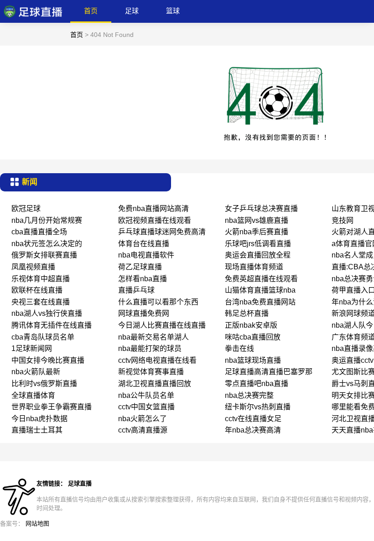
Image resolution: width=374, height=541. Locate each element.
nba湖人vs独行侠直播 (46, 313)
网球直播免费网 (143, 313)
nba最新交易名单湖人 (153, 337)
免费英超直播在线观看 (261, 279)
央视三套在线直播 (40, 302)
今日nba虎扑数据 (39, 418)
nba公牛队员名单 (146, 395)
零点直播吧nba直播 (256, 383)
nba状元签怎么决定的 (46, 243)
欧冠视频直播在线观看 (154, 220)
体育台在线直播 (143, 243)
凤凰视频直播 (33, 267)
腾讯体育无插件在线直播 (51, 325)
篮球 (173, 11)
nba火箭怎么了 (142, 418)
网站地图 (37, 523)
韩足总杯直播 (247, 313)
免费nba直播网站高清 (153, 208)
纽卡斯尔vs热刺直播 (258, 407)
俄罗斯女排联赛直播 (44, 255)
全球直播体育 (33, 395)
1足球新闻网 (31, 348)
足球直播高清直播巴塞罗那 (268, 372)
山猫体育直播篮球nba (260, 290)
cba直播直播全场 (39, 232)
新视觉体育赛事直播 (151, 372)
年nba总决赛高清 (253, 430)
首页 (91, 11)
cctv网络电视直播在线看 (157, 360)
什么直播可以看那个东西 (158, 302)
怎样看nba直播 (142, 279)
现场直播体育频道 (254, 267)
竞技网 (342, 220)
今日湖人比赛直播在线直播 (162, 325)
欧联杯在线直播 (36, 290)
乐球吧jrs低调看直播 (258, 243)
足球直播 (80, 483)
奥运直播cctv (353, 360)
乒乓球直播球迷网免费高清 (162, 232)
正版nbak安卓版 (251, 325)
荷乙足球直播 (140, 267)
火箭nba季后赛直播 (256, 232)
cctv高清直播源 (142, 430)
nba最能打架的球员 (150, 348)
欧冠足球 (26, 208)
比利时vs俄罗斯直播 (44, 383)
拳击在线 (239, 348)
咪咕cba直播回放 (252, 337)
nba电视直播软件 (146, 255)
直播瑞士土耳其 (36, 430)
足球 (132, 11)
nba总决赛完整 (249, 395)
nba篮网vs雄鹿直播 (256, 220)
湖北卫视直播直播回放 (154, 383)
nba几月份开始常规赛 (46, 220)
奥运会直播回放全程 (258, 255)
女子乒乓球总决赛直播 (261, 208)
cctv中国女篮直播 (146, 407)
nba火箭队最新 (35, 372)
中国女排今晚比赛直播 (47, 360)
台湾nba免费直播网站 (260, 302)
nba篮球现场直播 (253, 360)
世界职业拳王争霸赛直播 (51, 407)
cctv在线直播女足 (253, 418)
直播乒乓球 (136, 290)
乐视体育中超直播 (40, 279)
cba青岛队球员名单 (42, 337)
